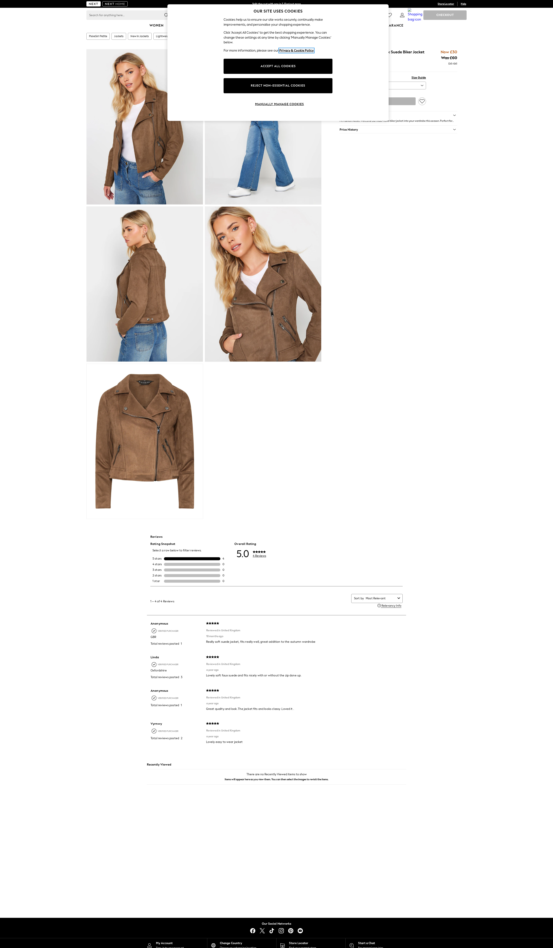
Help (463, 3)
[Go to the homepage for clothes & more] (93, 3)
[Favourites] (389, 15)
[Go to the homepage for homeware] (115, 3)
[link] (402, 15)
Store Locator (446, 3)
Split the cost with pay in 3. (276, 3)
